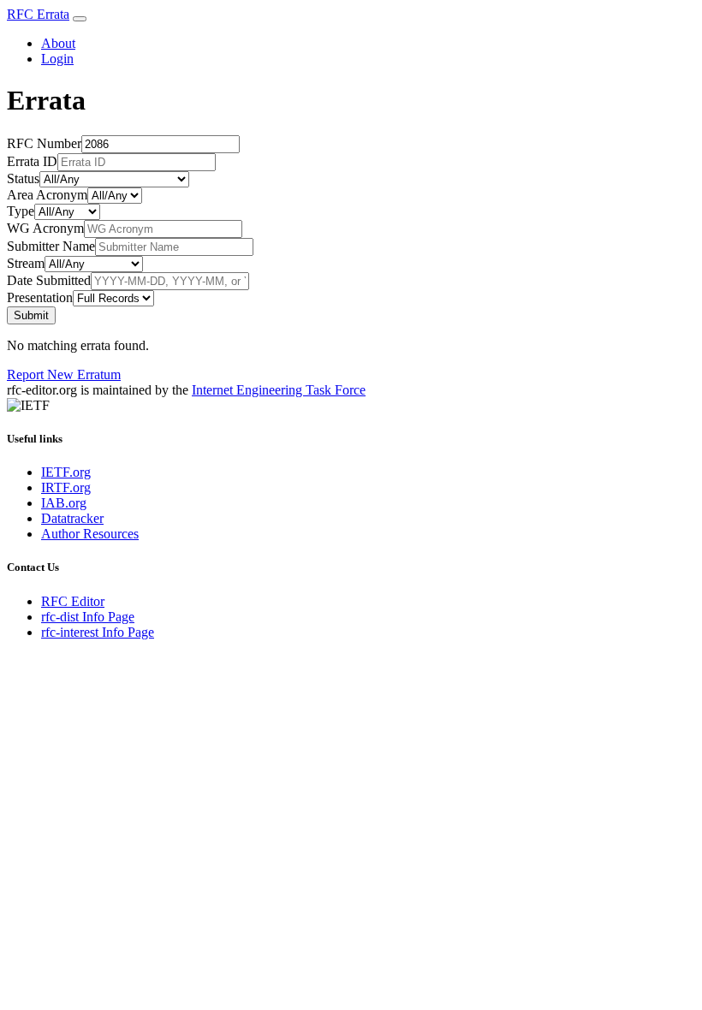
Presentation (40, 297)
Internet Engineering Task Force (279, 390)
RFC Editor (72, 601)
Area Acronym (47, 194)
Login (57, 58)
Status (23, 178)
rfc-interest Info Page (97, 632)
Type (20, 211)
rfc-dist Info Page (87, 616)
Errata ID (32, 161)
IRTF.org (66, 487)
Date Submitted (49, 280)
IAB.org (63, 503)
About (58, 43)
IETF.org (66, 472)
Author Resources (90, 533)
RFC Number (44, 143)
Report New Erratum (64, 374)
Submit (31, 315)
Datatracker (72, 518)
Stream (26, 263)
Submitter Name (51, 246)
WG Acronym (45, 228)
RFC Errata (38, 14)
